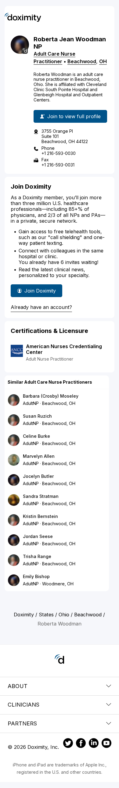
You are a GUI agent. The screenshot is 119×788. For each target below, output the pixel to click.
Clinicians (23, 704)
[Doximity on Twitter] (68, 744)
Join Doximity (40, 291)
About (17, 686)
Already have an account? (41, 307)
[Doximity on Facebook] (81, 744)
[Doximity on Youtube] (106, 744)
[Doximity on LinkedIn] (94, 744)
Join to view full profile (74, 116)
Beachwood (81, 61)
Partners (22, 723)
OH (103, 61)
